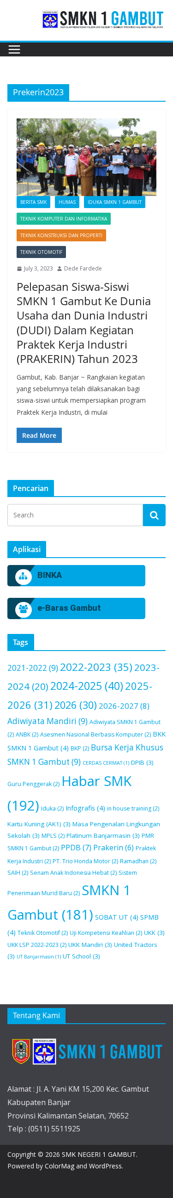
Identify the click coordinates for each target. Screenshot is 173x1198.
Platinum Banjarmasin (103, 835)
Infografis (85, 808)
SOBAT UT (116, 917)
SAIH (17, 873)
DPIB (142, 762)
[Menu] (14, 49)
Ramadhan (138, 861)
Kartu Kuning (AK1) (39, 824)
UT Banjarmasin (39, 956)
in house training (133, 808)
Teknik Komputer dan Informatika (63, 218)
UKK (154, 932)
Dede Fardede (83, 268)
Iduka (52, 808)
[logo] (86, 1051)
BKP (80, 748)
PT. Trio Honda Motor (85, 861)
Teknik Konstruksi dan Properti (61, 235)
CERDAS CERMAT (106, 763)
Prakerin (113, 847)
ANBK (27, 734)
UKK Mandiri (90, 944)
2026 (75, 705)
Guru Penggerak (33, 784)
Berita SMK (33, 202)
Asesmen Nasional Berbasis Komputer (95, 734)
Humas (67, 202)
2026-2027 (124, 705)
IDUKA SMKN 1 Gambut (115, 202)
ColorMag (59, 1165)
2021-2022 (32, 668)
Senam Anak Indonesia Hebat (73, 873)
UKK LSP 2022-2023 (36, 945)
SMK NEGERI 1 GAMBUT (99, 1154)
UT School (81, 956)
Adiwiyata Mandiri (47, 721)
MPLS (53, 836)
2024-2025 (86, 685)
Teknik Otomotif (41, 252)
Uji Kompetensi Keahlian (106, 933)
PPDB (76, 847)
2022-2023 (96, 667)
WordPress (105, 1165)
